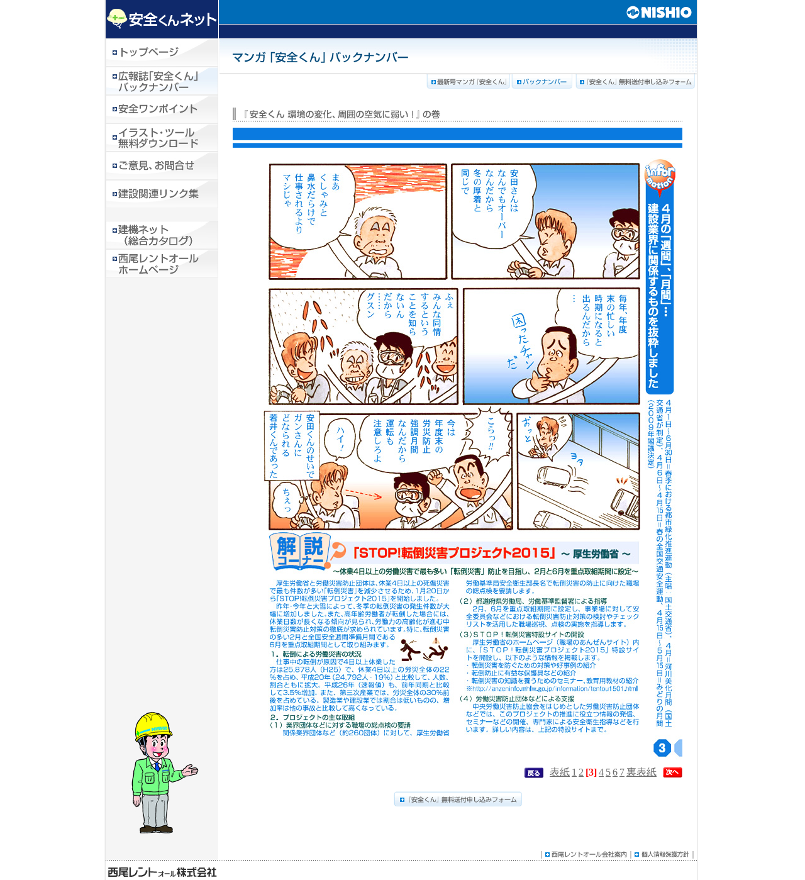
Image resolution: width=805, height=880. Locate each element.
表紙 (560, 772)
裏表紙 (641, 772)
